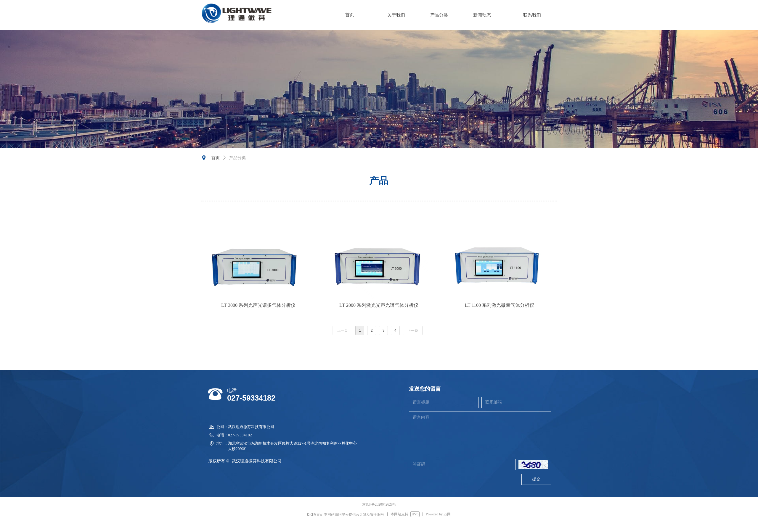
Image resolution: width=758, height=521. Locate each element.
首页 (215, 158)
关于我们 (396, 15)
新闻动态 (482, 15)
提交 (536, 479)
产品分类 (439, 15)
